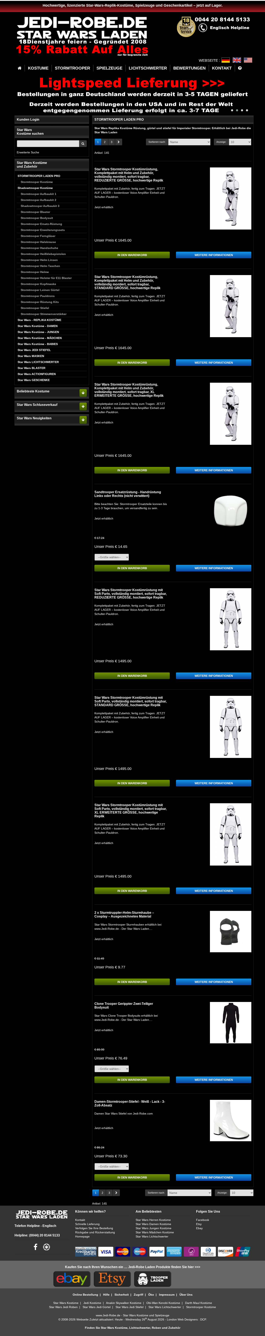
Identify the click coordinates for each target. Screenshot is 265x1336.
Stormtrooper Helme (35, 272)
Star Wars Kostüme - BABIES (38, 344)
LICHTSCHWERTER (148, 68)
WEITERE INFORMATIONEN (214, 255)
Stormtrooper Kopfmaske (38, 284)
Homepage (82, 1236)
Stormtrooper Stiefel (35, 308)
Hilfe (106, 1294)
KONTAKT (222, 68)
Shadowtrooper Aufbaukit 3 (40, 206)
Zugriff (138, 1294)
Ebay (199, 1228)
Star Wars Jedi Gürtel (97, 1307)
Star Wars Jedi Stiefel (129, 1307)
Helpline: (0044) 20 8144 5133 (37, 1235)
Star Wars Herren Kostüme (153, 1220)
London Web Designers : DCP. (187, 1319)
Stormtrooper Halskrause (38, 242)
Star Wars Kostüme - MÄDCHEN (40, 338)
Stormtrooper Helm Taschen (40, 266)
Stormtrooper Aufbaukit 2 (38, 200)
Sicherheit (121, 1294)
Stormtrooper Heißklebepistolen (43, 254)
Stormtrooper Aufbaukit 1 (38, 194)
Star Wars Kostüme (65, 1303)
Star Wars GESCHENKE (34, 380)
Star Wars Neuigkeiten (34, 418)
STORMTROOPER (72, 68)
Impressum (167, 1294)
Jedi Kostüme (92, 1303)
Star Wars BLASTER (31, 368)
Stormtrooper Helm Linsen (39, 260)
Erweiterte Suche (28, 152)
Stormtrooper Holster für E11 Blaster (46, 278)
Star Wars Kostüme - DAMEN (38, 326)
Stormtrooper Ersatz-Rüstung (41, 224)
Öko (151, 1294)
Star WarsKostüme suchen (30, 131)
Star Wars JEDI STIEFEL (34, 350)
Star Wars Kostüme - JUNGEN (38, 332)
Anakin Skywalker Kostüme (123, 1303)
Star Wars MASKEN (31, 356)
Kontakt (80, 1220)
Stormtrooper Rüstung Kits (40, 302)
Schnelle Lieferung (87, 1224)
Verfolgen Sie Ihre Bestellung (94, 1228)
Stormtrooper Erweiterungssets (43, 230)
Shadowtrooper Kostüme (35, 188)
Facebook (202, 1220)
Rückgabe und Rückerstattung (95, 1232)
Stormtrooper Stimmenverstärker (43, 314)
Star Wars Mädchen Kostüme (155, 1232)
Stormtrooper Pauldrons (38, 296)
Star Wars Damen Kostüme (153, 1224)
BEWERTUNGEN (189, 68)
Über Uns (186, 1294)
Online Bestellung (85, 1294)
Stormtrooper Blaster (35, 212)
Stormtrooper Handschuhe (39, 248)
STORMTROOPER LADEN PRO (39, 176)
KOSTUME (38, 68)
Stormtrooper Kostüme (37, 182)
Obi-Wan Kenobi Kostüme (163, 1303)
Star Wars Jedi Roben (63, 1307)
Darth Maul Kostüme (198, 1303)
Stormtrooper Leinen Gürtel (40, 290)
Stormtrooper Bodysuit (37, 218)
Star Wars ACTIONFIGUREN (37, 374)
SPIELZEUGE (109, 68)
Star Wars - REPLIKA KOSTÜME (39, 320)
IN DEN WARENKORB (132, 255)
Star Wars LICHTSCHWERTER (38, 362)
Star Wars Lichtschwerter (152, 1236)
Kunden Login (28, 119)
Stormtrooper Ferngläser (38, 236)
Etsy (199, 1224)
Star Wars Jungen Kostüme (153, 1228)
